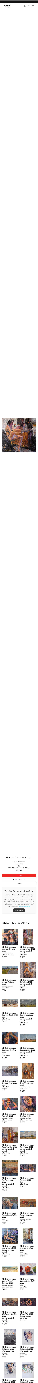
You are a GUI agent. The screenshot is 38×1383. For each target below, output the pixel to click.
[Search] (25, 6)
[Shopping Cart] (29, 6)
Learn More (19, 910)
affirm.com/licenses (24, 906)
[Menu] (33, 6)
